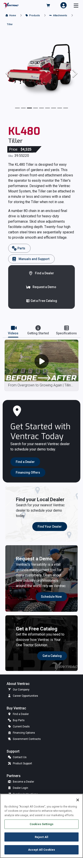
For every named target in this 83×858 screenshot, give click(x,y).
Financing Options (23, 732)
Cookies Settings (41, 824)
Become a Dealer (23, 781)
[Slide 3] (35, 108)
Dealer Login (20, 787)
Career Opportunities (25, 695)
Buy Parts (18, 720)
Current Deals (21, 726)
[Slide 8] (65, 108)
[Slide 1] (23, 108)
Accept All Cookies (41, 849)
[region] (41, 826)
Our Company (20, 689)
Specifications (66, 333)
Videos (13, 333)
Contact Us (19, 757)
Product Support (22, 763)
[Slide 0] (17, 108)
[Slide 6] (53, 108)
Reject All (41, 837)
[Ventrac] (11, 5)
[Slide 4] (41, 108)
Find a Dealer (20, 714)
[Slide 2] (29, 108)
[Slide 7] (59, 108)
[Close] (78, 800)
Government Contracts (26, 739)
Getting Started (38, 333)
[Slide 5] (47, 108)
